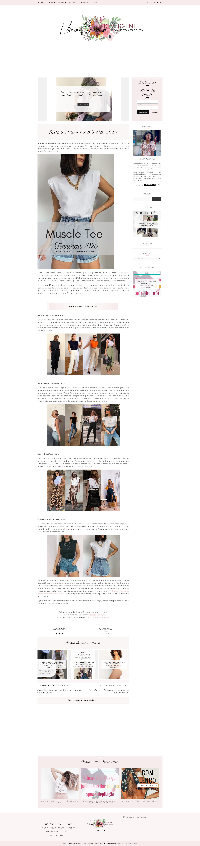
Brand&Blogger (114, 843)
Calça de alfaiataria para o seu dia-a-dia (59, 802)
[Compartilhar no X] (56, 633)
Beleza (73, 3)
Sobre (50, 3)
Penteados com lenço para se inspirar (140, 801)
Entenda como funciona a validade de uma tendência (109, 691)
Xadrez (62, 835)
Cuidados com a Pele (52, 831)
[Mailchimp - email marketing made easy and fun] (155, 114)
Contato (95, 3)
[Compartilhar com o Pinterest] (62, 633)
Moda (61, 3)
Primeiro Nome (141, 105)
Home (40, 3)
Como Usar (71, 827)
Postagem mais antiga (113, 685)
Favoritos (54, 835)
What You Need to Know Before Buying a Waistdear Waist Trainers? (83, 93)
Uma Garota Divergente (77, 843)
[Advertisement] (100, 60)
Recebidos (67, 831)
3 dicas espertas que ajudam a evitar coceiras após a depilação (147, 284)
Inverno (61, 827)
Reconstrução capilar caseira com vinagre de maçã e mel (60, 691)
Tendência (108, 633)
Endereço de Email (143, 99)
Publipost (60, 823)
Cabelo (84, 3)
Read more (83, 106)
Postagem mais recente (54, 685)
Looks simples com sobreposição (147, 224)
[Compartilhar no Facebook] (60, 633)
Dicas (52, 823)
